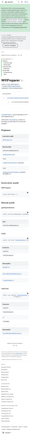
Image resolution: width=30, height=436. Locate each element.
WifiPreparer (7, 140)
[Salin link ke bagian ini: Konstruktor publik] (20, 183)
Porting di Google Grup (7, 401)
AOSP (2, 52)
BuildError (6, 267)
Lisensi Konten (18, 353)
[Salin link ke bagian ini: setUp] (7, 234)
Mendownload (5, 372)
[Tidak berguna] (21, 55)
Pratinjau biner (4, 374)
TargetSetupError (8, 280)
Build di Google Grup (6, 399)
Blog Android (4, 391)
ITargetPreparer (7, 114)
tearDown (5, 172)
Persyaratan (4, 369)
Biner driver (4, 379)
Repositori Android (6, 367)
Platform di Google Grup (7, 396)
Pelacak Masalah (5, 421)
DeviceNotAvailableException (12, 274)
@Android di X (5, 386)
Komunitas (14, 426)
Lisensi (25, 426)
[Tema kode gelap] (28, 193)
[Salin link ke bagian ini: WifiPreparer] (12, 188)
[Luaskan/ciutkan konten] (13, 59)
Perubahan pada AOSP (20, 27)
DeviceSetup (13, 119)
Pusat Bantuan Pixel (6, 411)
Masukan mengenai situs (13, 429)
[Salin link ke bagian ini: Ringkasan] (12, 130)
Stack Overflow (5, 418)
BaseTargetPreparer (14, 86)
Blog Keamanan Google (7, 394)
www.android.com (6, 413)
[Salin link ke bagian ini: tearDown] (10, 289)
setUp (4, 163)
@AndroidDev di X (6, 389)
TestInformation (12, 163)
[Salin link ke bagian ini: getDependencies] (16, 208)
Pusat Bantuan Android (7, 408)
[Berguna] (19, 55)
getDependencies (8, 154)
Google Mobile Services (7, 416)
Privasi (4, 429)
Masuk (26, 2)
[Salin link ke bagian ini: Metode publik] (16, 203)
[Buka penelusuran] (19, 2)
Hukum (20, 426)
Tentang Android (5, 426)
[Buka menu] (2, 2)
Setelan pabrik (4, 377)
